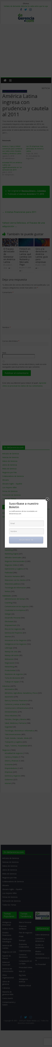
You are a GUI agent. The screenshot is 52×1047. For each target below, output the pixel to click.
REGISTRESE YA (26, 540)
